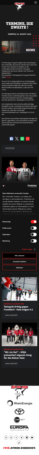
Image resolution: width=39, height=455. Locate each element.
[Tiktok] (19, 443)
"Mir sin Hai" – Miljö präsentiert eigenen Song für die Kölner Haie (18, 355)
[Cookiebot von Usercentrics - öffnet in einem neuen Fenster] (28, 186)
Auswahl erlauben (19, 261)
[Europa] (19, 428)
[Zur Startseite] (20, 7)
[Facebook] (6, 437)
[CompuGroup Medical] (19, 420)
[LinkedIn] (27, 437)
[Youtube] (32, 437)
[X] (16, 437)
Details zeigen (27, 249)
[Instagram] (11, 437)
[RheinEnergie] (19, 403)
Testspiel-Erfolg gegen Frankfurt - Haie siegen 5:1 (18, 308)
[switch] (34, 228)
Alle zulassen (19, 255)
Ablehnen (19, 267)
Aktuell (8, 77)
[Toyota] (19, 411)
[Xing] (22, 437)
